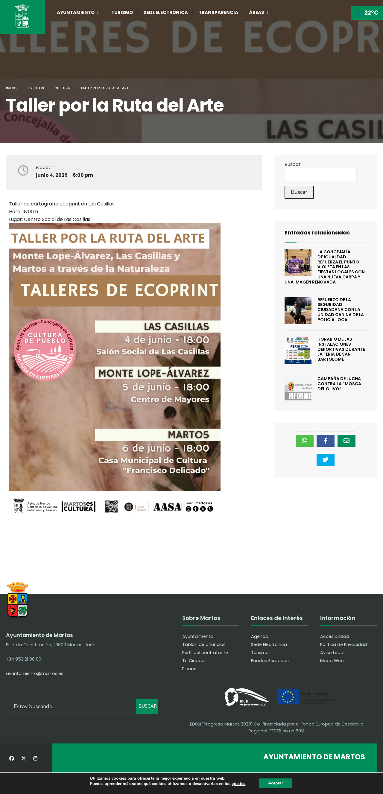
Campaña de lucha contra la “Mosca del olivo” (339, 384)
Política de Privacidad (343, 644)
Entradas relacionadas (317, 232)
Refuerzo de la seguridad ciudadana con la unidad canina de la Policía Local (340, 310)
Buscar (293, 164)
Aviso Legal (332, 653)
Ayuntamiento (76, 12)
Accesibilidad (334, 636)
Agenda (259, 636)
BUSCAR (148, 706)
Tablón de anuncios (204, 644)
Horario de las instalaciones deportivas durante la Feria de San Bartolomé (341, 349)
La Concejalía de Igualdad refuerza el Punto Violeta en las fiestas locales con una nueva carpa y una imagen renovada (325, 267)
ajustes (238, 784)
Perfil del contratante (205, 653)
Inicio (11, 88)
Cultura (62, 88)
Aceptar (275, 783)
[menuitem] (81, 11)
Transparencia (218, 12)
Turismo (122, 12)
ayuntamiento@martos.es (34, 673)
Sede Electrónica (166, 12)
